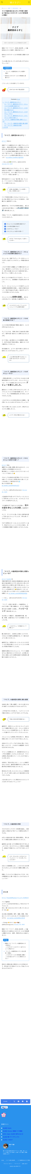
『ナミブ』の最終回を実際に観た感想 (16, 123)
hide (18, 99)
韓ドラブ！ (15, 2)
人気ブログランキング (7, 1119)
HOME (2, 1160)
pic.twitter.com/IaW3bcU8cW (16, 918)
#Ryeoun (14, 897)
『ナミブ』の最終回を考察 (13, 125)
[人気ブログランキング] (15, 1115)
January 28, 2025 (7, 164)
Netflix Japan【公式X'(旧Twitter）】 (13, 1134)
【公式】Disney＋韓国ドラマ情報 (12, 1131)
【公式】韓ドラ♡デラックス (10, 1137)
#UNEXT (26, 897)
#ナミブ (4, 141)
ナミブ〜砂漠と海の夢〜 (14, 8)
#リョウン (20, 897)
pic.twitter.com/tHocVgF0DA (14, 157)
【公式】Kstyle (6, 1128)
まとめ (5, 127)
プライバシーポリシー (8, 1163)
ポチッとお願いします (7, 1110)
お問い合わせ (24, 1163)
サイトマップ (17, 1163)
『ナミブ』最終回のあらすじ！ (12, 102)
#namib (9, 897)
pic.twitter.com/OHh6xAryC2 (10, 485)
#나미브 (9, 579)
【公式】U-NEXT (7, 1139)
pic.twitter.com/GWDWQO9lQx (18, 593)
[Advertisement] (15, 438)
